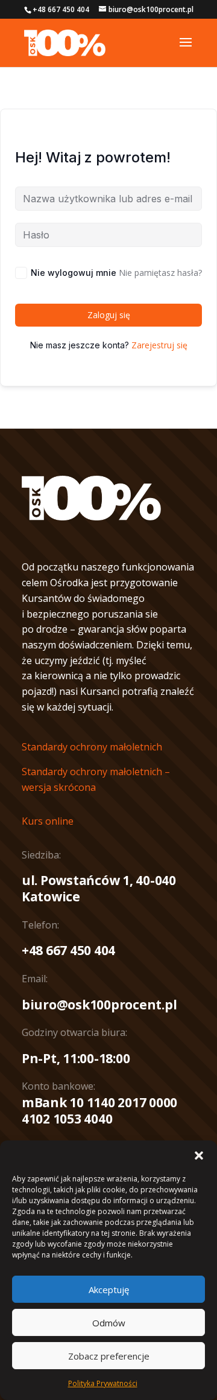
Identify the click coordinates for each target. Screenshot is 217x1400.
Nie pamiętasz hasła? (160, 272)
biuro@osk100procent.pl (99, 1004)
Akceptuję (109, 1289)
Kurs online (48, 821)
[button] (199, 1155)
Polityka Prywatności (102, 1383)
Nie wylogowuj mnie (73, 272)
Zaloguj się (108, 315)
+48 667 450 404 (68, 950)
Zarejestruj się (159, 345)
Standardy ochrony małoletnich (92, 746)
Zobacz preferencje (108, 1356)
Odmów (108, 1323)
